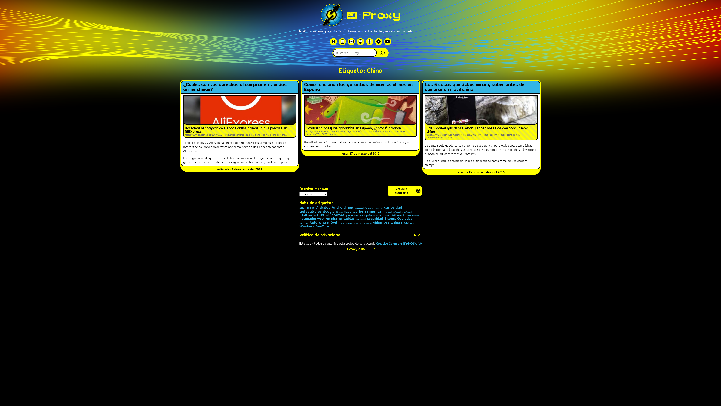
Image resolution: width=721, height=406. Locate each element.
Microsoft (399, 215)
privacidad (347, 218)
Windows (306, 226)
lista (356, 216)
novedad (331, 218)
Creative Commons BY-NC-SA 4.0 (399, 243)
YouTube (322, 226)
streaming (303, 223)
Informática (408, 212)
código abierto (310, 211)
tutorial (349, 223)
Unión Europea (359, 223)
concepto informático (364, 208)
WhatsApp (409, 223)
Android (339, 207)
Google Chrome (343, 212)
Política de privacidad (319, 235)
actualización (306, 208)
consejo (378, 208)
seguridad (375, 218)
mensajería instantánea (371, 215)
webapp (397, 222)
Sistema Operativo (398, 218)
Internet (337, 215)
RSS (418, 235)
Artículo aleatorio (401, 191)
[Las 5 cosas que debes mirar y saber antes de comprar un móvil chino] (481, 118)
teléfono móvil (323, 222)
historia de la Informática (393, 212)
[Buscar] (383, 53)
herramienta (370, 211)
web (386, 222)
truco (341, 223)
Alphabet (323, 207)
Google (329, 211)
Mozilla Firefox (413, 216)
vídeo (377, 222)
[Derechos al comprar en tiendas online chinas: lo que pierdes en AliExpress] (240, 116)
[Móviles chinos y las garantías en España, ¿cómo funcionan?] (360, 116)
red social (361, 219)
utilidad (369, 223)
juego (349, 215)
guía (355, 212)
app (350, 207)
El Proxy (373, 15)
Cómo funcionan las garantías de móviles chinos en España (358, 87)
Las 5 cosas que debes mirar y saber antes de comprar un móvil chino (474, 87)
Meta (388, 215)
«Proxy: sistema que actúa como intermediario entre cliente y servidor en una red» (357, 31)
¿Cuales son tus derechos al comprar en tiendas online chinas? (235, 87)
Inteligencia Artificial (314, 215)
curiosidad (393, 207)
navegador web (311, 218)
